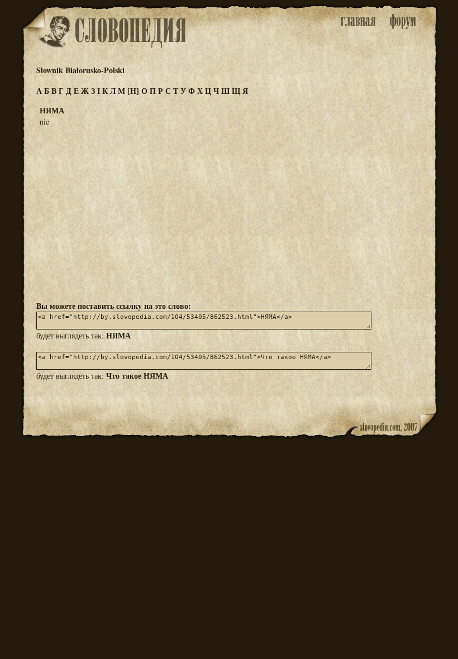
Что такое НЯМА (137, 375)
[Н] (133, 91)
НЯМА (118, 335)
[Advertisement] (229, 213)
